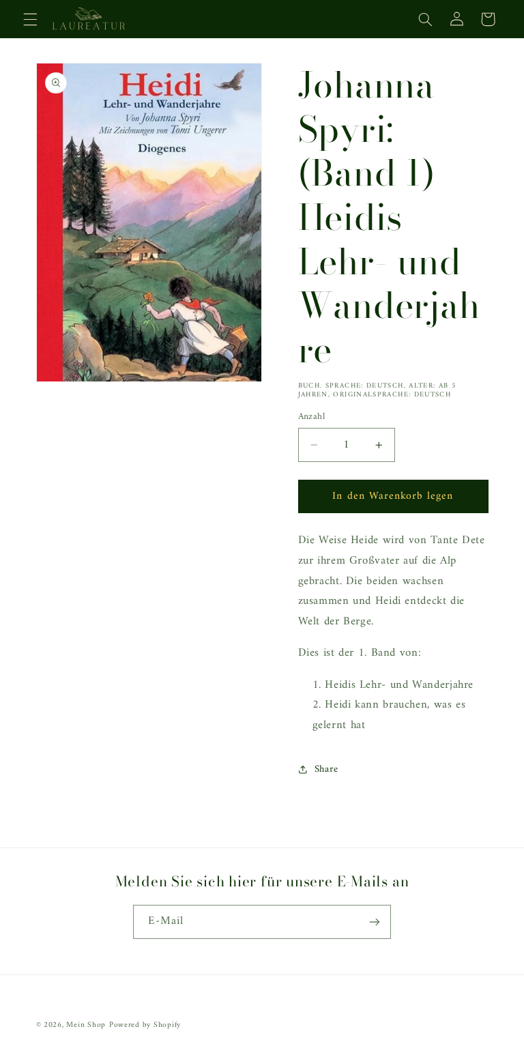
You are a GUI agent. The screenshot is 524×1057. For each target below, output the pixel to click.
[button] (30, 19)
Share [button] (326, 769)
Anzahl (311, 417)
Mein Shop (86, 1025)
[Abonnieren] (374, 921)
